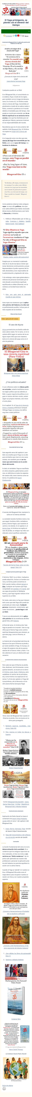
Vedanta (16, 621)
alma (23, 584)
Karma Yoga (6, 528)
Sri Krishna (16, 410)
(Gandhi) (16, 802)
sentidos (16, 589)
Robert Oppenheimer (16, 768)
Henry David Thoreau (16, 1049)
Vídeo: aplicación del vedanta (10, 319)
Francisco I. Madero (17, 221)
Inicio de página (7, 1085)
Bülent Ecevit (10, 224)
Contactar (8, 36)
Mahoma (22, 672)
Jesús (11, 672)
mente (24, 589)
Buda (15, 672)
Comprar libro (16, 1019)
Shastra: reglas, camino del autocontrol (16, 257)
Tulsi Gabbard (19, 224)
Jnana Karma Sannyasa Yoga (16, 81)
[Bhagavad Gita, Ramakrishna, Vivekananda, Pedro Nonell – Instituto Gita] (16, 15)
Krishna (6, 672)
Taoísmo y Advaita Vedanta (14, 960)
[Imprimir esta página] (4, 1090)
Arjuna (4, 329)
